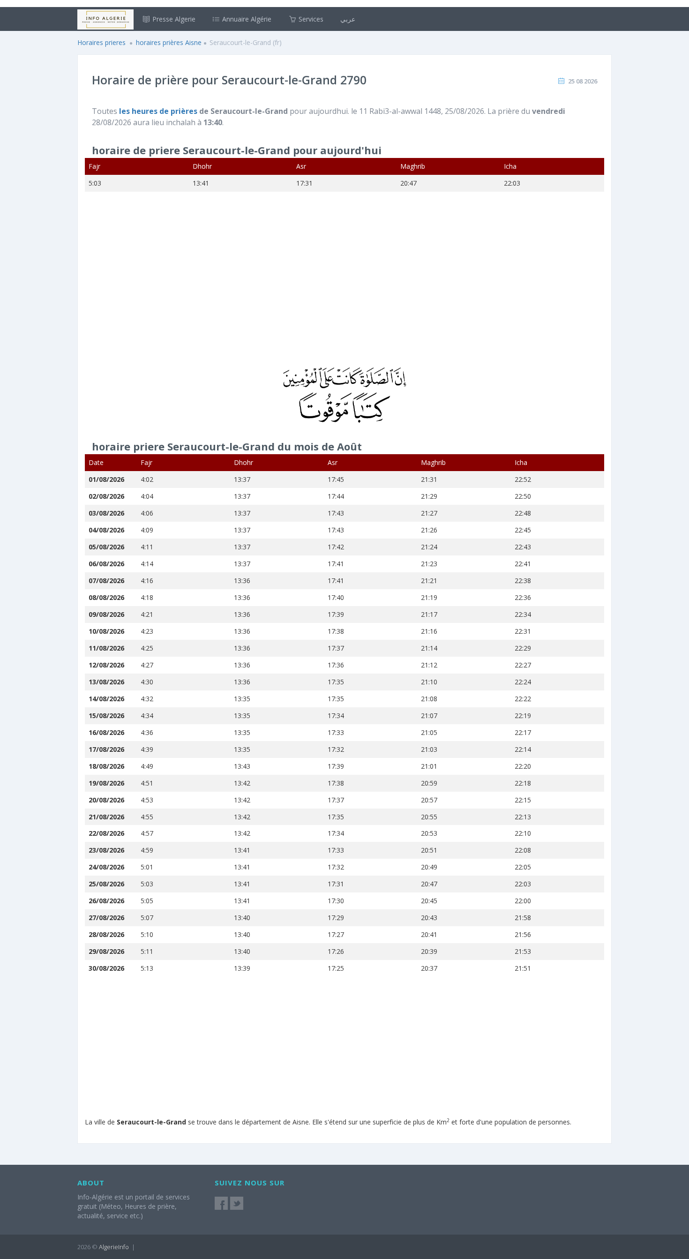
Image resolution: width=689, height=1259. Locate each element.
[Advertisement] (344, 285)
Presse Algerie (172, 19)
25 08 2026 (582, 81)
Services (310, 19)
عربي (347, 19)
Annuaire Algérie (245, 19)
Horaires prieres (101, 42)
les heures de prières (159, 111)
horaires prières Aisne (169, 42)
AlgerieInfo (114, 1247)
